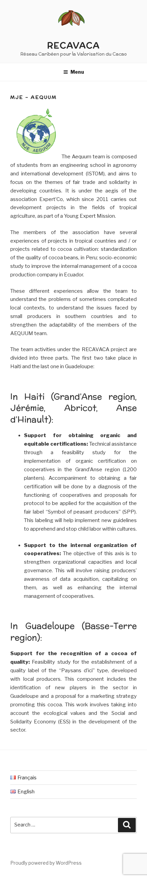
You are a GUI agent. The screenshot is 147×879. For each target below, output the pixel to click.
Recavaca (73, 45)
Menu (77, 72)
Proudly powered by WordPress (46, 863)
